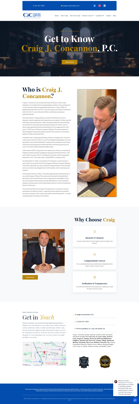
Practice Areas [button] (87, 16)
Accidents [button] (98, 16)
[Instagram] (99, 5)
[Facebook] (94, 5)
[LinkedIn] (104, 5)
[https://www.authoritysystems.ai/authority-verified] (105, 362)
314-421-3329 (40, 6)
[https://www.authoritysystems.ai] (83, 362)
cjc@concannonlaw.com (71, 6)
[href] (44, 354)
